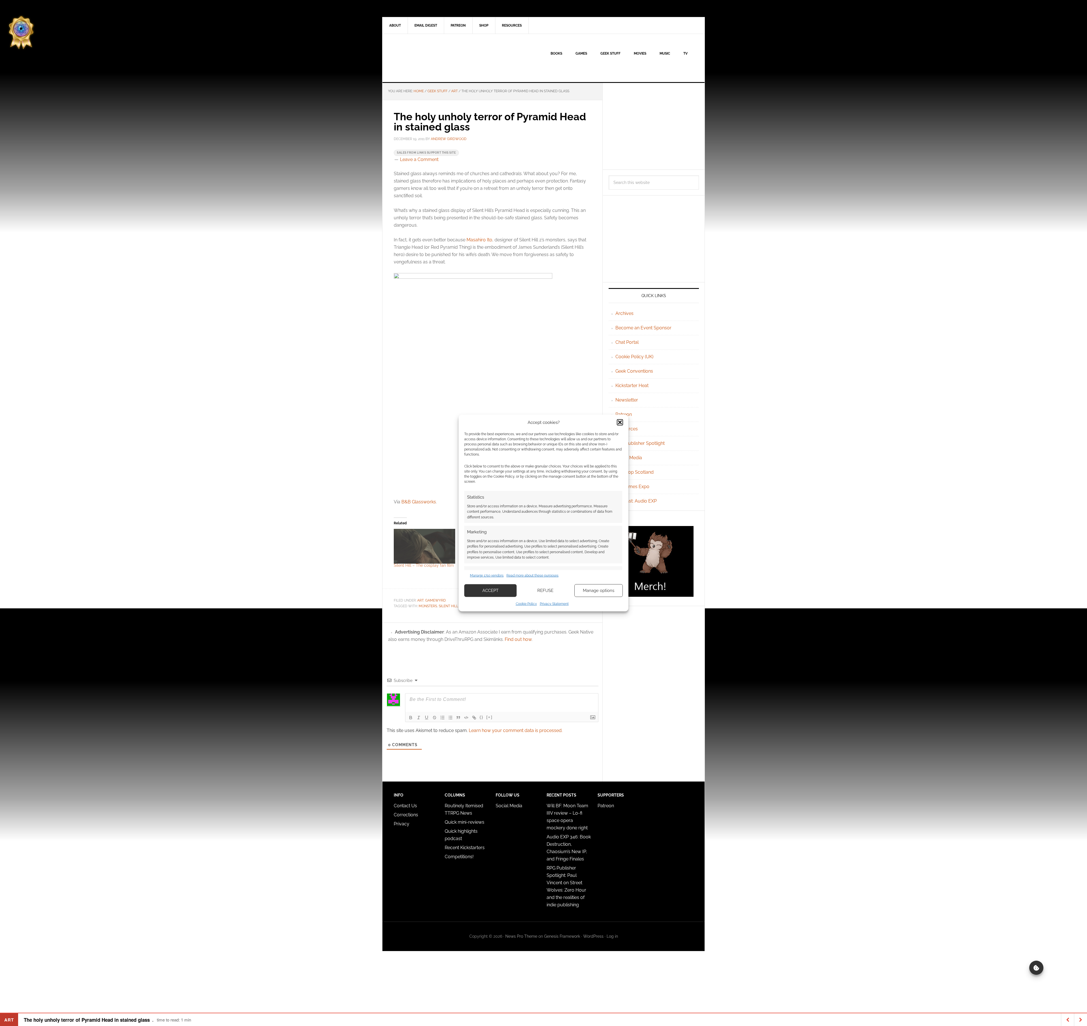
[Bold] (411, 717)
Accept (490, 590)
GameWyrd (435, 600)
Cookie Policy (526, 604)
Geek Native (430, 58)
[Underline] (427, 717)
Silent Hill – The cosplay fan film (424, 565)
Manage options (598, 590)
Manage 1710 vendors (487, 576)
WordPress (593, 936)
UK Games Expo (632, 486)
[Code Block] (466, 717)
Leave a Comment (419, 159)
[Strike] (434, 717)
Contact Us (405, 805)
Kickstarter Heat (632, 385)
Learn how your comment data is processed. (515, 730)
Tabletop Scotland (634, 472)
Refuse (545, 590)
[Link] (474, 717)
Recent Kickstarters (465, 847)
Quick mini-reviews (464, 822)
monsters (428, 606)
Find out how (518, 639)
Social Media (628, 457)
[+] (489, 717)
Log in (612, 936)
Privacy (401, 824)
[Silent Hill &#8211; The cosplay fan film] (424, 546)
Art (420, 600)
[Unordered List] (450, 717)
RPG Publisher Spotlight (640, 443)
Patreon (623, 414)
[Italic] (419, 717)
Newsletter (626, 400)
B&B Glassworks (418, 502)
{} (481, 717)
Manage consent (1036, 968)
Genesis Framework (562, 936)
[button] (620, 422)
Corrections (406, 814)
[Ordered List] (442, 717)
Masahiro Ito (479, 239)
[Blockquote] (458, 717)
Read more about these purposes (532, 576)
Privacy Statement (554, 604)
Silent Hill (448, 606)
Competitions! (459, 856)
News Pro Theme (521, 936)
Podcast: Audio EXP (636, 501)
